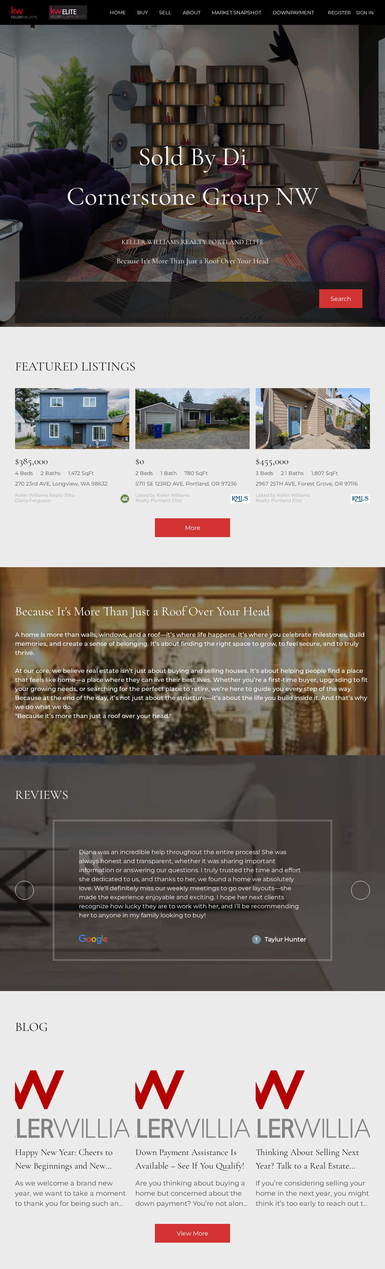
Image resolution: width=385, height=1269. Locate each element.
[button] (340, 298)
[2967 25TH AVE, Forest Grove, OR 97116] (313, 418)
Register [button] (339, 12)
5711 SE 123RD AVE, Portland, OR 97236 (186, 483)
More (192, 527)
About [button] (191, 12)
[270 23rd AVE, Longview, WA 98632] (72, 418)
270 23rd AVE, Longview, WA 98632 (61, 483)
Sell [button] (165, 12)
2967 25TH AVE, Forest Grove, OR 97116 (307, 483)
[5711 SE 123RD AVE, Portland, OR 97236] (192, 418)
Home (118, 12)
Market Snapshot (236, 12)
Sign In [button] (365, 12)
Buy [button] (142, 12)
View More (192, 1233)
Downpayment (293, 12)
